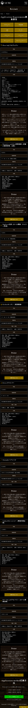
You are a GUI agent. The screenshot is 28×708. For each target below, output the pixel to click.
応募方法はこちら (14, 139)
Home (2, 13)
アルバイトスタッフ (21, 40)
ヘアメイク (20, 35)
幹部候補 (21, 24)
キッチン (21, 30)
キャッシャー (7, 40)
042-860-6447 (15, 690)
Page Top (23, 707)
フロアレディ (7, 24)
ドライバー (7, 35)
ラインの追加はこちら (14, 696)
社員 (7, 30)
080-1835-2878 (14, 692)
